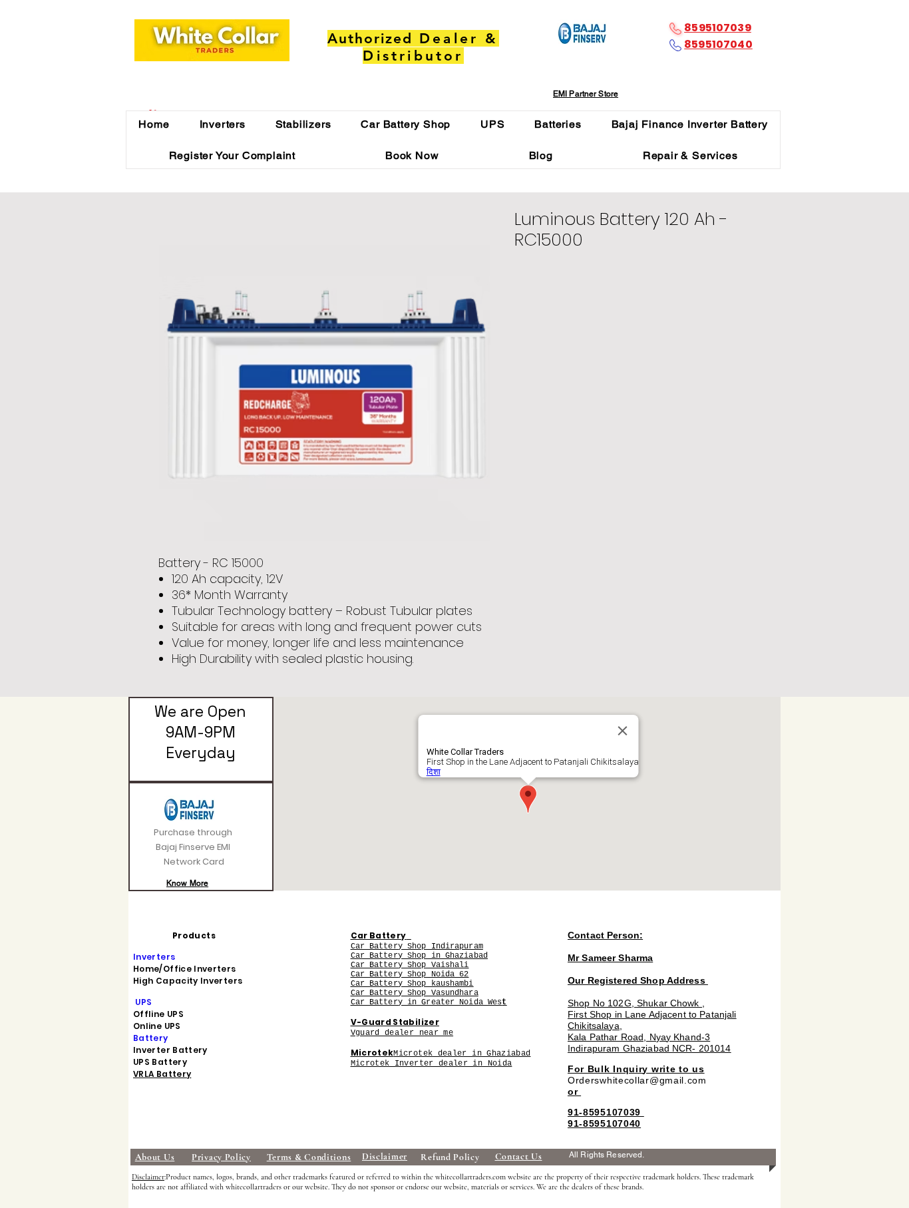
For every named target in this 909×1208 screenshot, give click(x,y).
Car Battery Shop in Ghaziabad (419, 955)
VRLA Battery (162, 1074)
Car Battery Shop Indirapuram (417, 946)
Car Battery (379, 935)
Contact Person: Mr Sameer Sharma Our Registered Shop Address (638, 958)
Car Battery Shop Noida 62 (410, 974)
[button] (222, 124)
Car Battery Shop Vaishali (410, 965)
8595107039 (717, 27)
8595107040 (718, 44)
